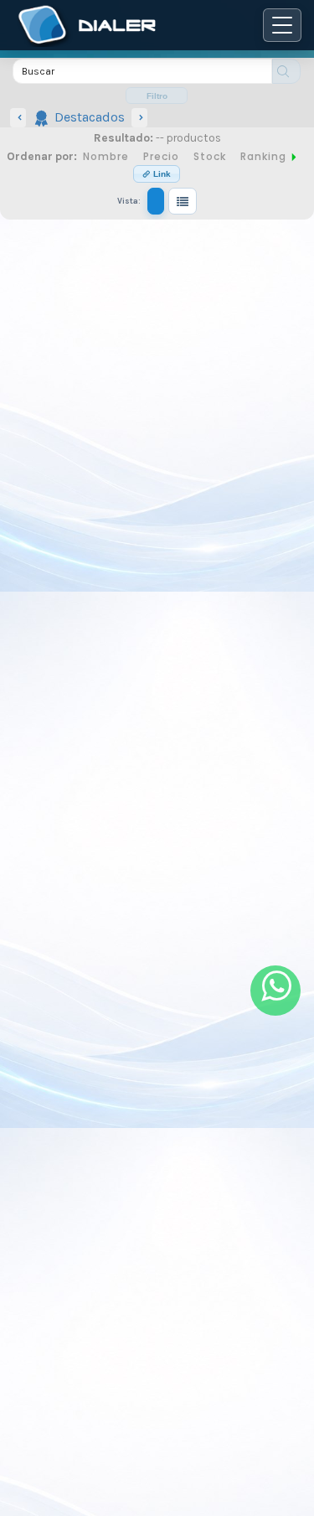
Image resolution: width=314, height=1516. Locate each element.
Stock (209, 157)
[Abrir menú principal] (282, 25)
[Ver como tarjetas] (155, 201)
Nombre (106, 157)
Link (161, 174)
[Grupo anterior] (18, 117)
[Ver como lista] (182, 201)
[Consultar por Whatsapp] (275, 990)
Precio (161, 157)
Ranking (265, 157)
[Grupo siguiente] (139, 117)
